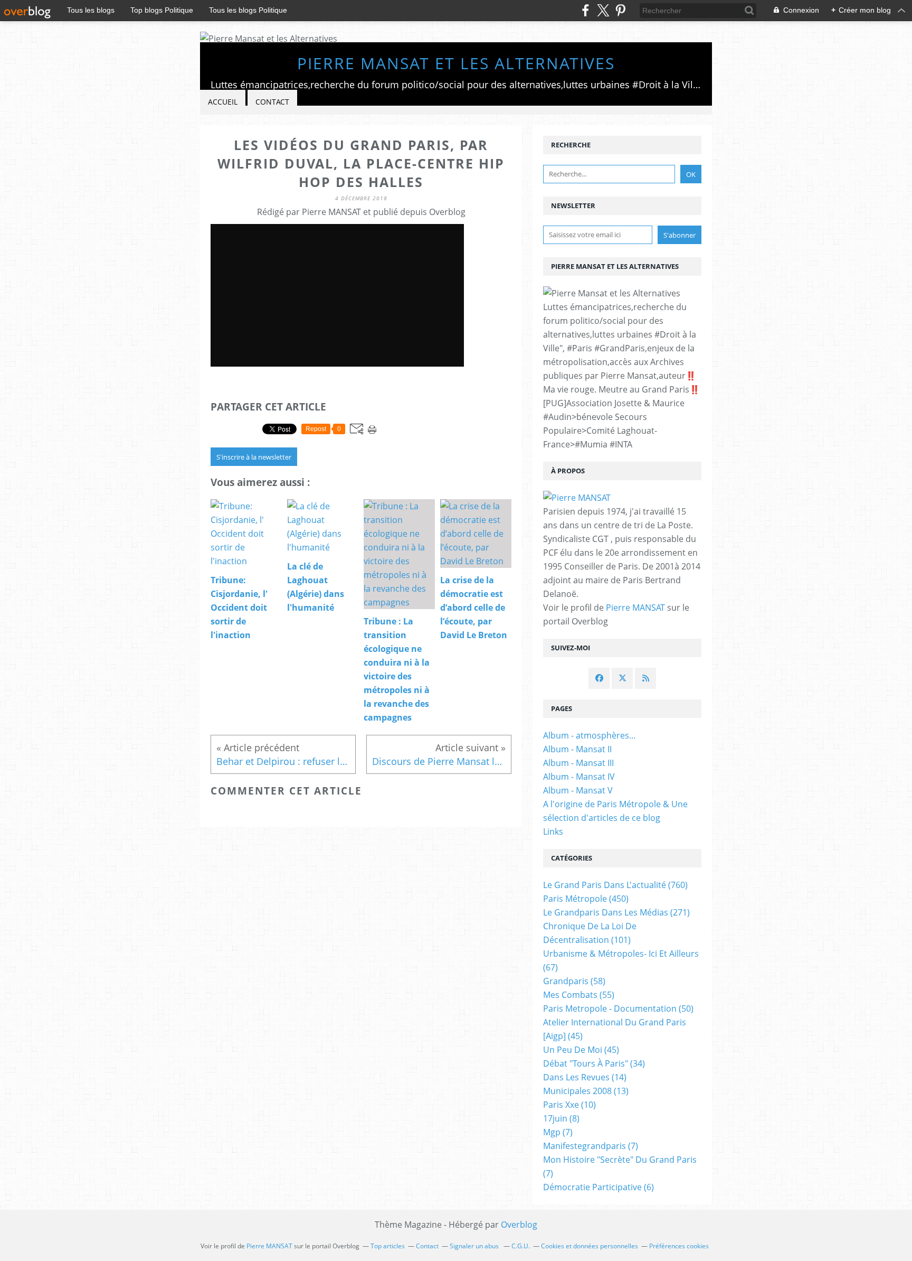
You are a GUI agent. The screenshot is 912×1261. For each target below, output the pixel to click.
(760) (615, 885)
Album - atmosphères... (589, 735)
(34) (594, 1063)
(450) (586, 898)
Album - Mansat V (578, 790)
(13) (586, 1091)
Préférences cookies (679, 1245)
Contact (272, 102)
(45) (581, 1049)
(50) (618, 1008)
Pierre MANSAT (635, 607)
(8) (561, 1118)
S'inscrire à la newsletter (253, 457)
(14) (584, 1077)
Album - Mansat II (577, 749)
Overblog (519, 1224)
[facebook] (585, 10)
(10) (569, 1104)
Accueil (223, 102)
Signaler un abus (475, 1245)
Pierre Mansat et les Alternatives (456, 63)
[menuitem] (222, 102)
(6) (598, 1187)
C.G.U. (520, 1245)
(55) (578, 995)
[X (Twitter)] (603, 10)
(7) (558, 1132)
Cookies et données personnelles (589, 1245)
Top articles (387, 1245)
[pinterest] (620, 10)
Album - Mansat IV (579, 776)
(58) (574, 981)
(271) (616, 912)
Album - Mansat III (578, 763)
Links (553, 831)
